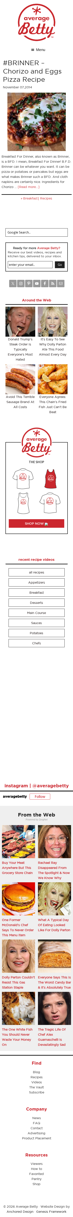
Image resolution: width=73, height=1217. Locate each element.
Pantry (36, 1179)
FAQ (36, 1123)
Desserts (36, 602)
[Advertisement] (34, 713)
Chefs (36, 643)
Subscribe (36, 1092)
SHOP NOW (35, 523)
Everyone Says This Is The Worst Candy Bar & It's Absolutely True (54, 982)
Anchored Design (20, 1211)
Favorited (36, 1174)
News (36, 1118)
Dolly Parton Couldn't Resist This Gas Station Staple (18, 982)
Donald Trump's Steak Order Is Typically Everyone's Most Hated (20, 349)
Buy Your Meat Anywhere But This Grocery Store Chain (17, 868)
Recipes (46, 198)
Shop (36, 1184)
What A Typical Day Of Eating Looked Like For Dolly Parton (54, 925)
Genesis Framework (51, 1211)
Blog (36, 1072)
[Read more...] (29, 187)
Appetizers (36, 582)
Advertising (36, 1133)
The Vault (36, 1087)
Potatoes (36, 633)
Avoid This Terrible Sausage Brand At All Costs (20, 402)
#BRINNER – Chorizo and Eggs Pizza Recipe (32, 71)
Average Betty (36, 22)
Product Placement (36, 1138)
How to (36, 1168)
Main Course (36, 613)
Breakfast (30, 198)
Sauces (36, 623)
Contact (37, 1128)
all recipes (36, 572)
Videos (36, 1082)
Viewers (37, 1163)
